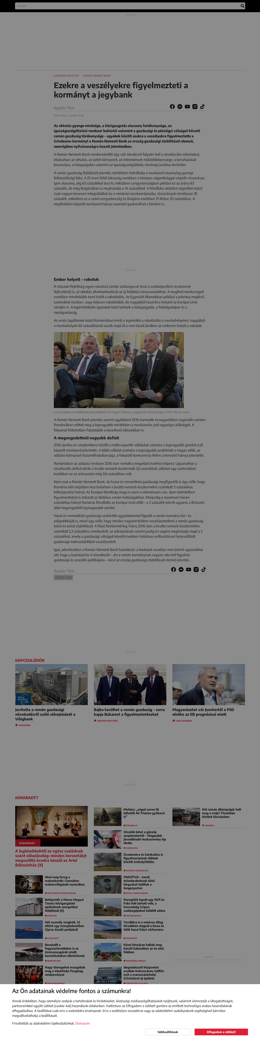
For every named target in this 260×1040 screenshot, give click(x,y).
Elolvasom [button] (82, 1023)
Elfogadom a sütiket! (221, 1032)
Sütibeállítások (168, 1032)
